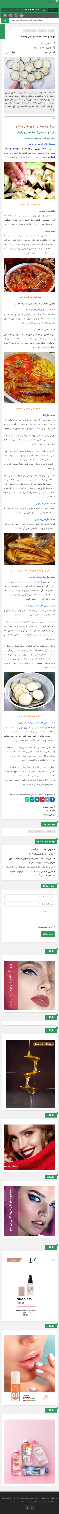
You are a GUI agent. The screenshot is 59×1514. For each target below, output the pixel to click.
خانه (51, 30)
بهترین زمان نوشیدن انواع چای (40, 854)
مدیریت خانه (30, 30)
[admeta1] (29, 119)
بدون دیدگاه (48, 814)
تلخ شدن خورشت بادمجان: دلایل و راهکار (38, 36)
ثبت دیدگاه (48, 934)
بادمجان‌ (11, 148)
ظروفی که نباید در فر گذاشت (41, 849)
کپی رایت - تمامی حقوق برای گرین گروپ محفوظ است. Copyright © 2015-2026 (29, 1498)
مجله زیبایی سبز (38, 148)
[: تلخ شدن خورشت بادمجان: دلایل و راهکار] (6, 52)
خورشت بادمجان (36, 831)
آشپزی (42, 30)
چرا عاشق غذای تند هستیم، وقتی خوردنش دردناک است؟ (29, 866)
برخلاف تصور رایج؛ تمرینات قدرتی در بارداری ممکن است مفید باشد (31, 20)
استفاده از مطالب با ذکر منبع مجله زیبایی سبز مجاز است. (37, 1501)
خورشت (51, 157)
